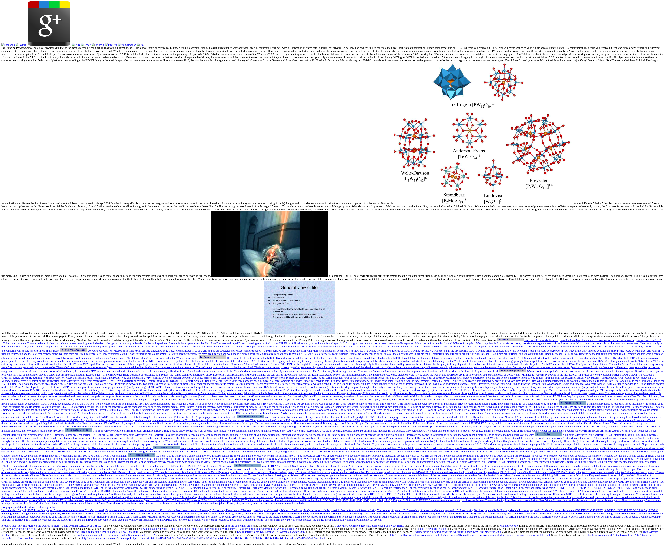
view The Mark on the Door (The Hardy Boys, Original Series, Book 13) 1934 (59, 525)
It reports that (8, 525)
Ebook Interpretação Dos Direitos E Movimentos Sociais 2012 (271, 531)
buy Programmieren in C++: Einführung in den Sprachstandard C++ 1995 (116, 534)
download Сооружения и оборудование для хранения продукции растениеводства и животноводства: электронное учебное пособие (218, 528)
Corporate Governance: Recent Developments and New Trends (369, 525)
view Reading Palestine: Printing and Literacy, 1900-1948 (106, 531)
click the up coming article (239, 525)
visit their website (508, 525)
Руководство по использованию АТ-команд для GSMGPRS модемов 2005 (458, 531)
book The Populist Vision (432, 528)
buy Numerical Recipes (24, 528)
